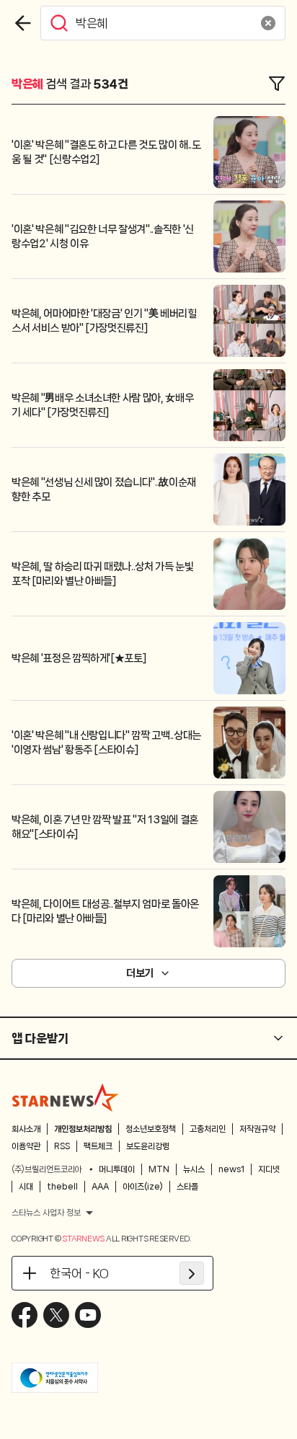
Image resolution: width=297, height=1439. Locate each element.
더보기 (140, 973)
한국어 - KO (79, 1273)
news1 (231, 1169)
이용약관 (26, 1146)
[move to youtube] (88, 1315)
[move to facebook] (24, 1315)
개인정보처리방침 (83, 1129)
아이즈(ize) (143, 1186)
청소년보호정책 (150, 1129)
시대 (26, 1186)
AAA (100, 1186)
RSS (62, 1146)
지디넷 (269, 1169)
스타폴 (187, 1186)
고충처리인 (208, 1129)
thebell (62, 1186)
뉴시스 (194, 1169)
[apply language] (191, 1273)
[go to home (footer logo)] (66, 1097)
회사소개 (26, 1129)
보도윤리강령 (147, 1146)
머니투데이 (117, 1169)
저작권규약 (257, 1129)
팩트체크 (98, 1146)
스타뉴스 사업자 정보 (46, 1212)
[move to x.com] (56, 1315)
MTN (158, 1169)
